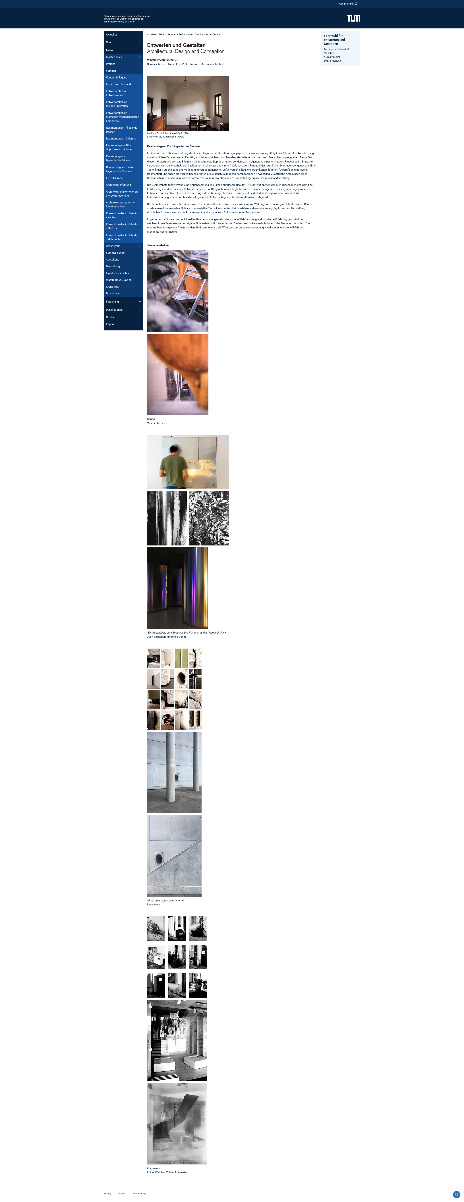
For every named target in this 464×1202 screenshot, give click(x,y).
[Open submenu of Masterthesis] (140, 57)
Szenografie (113, 246)
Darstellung (113, 266)
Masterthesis (114, 57)
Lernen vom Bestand (118, 84)
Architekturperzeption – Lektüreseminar (120, 204)
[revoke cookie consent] (456, 1194)
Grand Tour (112, 286)
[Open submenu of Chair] (140, 42)
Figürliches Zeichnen (118, 273)
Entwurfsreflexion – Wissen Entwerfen (118, 104)
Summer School (115, 252)
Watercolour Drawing (118, 280)
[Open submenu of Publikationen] (140, 310)
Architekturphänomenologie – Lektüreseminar (122, 193)
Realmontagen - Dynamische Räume (118, 158)
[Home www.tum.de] (353, 18)
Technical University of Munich (119, 21)
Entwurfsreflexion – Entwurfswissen (118, 93)
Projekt (110, 64)
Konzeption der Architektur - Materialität (122, 237)
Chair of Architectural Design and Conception (127, 16)
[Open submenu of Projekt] (140, 64)
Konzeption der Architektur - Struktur (122, 226)
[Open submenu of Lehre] (140, 50)
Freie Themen (114, 178)
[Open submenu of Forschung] (140, 301)
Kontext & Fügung (116, 77)
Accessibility (139, 1193)
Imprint (110, 324)
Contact (111, 317)
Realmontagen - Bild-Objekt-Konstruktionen (119, 147)
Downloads (113, 293)
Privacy (107, 1193)
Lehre (109, 50)
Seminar (111, 70)
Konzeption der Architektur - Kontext (122, 215)
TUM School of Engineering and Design (124, 18)
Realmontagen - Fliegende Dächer (121, 130)
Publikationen (114, 309)
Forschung (112, 301)
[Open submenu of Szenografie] (140, 246)
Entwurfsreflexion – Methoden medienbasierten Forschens (122, 117)
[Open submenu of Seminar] (140, 71)
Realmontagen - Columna (121, 138)
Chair (109, 42)
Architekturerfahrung (118, 184)
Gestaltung (112, 259)
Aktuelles (111, 34)
